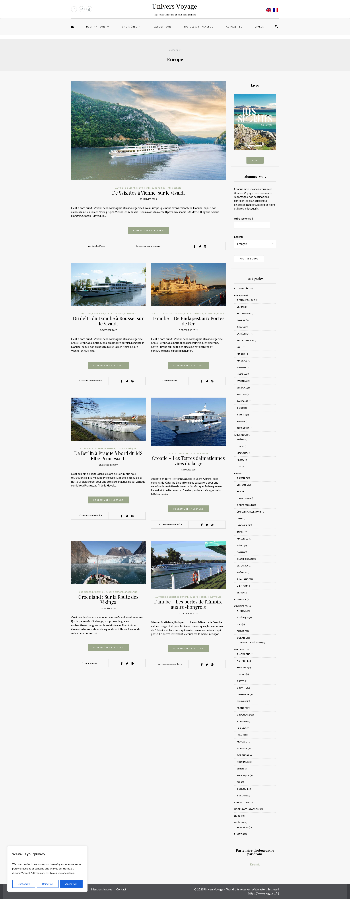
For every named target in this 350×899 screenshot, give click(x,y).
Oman (240, 552)
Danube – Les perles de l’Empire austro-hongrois (188, 604)
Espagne (242, 701)
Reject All (47, 883)
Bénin (240, 306)
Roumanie (167, 188)
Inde (239, 518)
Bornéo (241, 491)
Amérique (240, 434)
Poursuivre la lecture (148, 230)
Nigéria (241, 374)
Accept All (71, 883)
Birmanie (242, 484)
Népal (240, 545)
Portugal (243, 755)
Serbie (177, 188)
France (241, 708)
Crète (240, 681)
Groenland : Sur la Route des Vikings (108, 599)
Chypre (241, 674)
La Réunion (243, 333)
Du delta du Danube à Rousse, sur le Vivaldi (108, 321)
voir (255, 160)
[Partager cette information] (194, 246)
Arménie (242, 478)
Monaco (242, 741)
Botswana (243, 313)
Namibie (241, 367)
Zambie (241, 421)
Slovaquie (215, 597)
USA (239, 466)
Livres (259, 26)
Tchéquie (131, 448)
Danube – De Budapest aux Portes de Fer (188, 321)
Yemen (240, 592)
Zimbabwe (243, 428)
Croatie (156, 313)
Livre (237, 815)
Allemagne (86, 448)
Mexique (242, 453)
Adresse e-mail (243, 218)
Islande (241, 728)
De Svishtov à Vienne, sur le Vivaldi (148, 192)
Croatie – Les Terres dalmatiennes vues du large (188, 460)
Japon (240, 532)
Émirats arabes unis (249, 511)
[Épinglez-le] (205, 246)
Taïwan (241, 572)
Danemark (98, 592)
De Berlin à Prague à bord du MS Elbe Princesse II (108, 456)
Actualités (234, 26)
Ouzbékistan (245, 559)
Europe (156, 188)
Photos (239, 834)
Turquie (242, 795)
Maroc (241, 354)
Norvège (242, 748)
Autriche (120, 188)
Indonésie (243, 525)
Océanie (242, 637)
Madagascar (245, 340)
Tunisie (241, 414)
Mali (239, 347)
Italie (240, 735)
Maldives (242, 538)
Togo (240, 407)
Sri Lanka (242, 565)
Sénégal (242, 387)
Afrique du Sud (246, 300)
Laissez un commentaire (148, 246)
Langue (239, 236)
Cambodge (243, 498)
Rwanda (242, 381)
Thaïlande (243, 579)
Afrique (239, 295)
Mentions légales (101, 889)
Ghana (241, 327)
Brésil (240, 439)
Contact (121, 889)
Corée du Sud (245, 505)
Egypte (241, 320)
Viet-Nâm (242, 586)
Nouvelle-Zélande (251, 642)
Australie (240, 599)
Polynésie (243, 827)
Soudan (241, 394)
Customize (24, 883)
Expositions (163, 26)
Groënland (131, 592)
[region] (47, 869)
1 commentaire (169, 380)
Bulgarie (132, 188)
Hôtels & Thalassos (198, 26)
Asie (236, 473)
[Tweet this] (199, 246)
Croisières (129, 26)
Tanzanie (242, 401)
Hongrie (198, 313)
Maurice (242, 360)
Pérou (240, 459)
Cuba (240, 446)
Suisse (240, 782)
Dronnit (255, 864)
